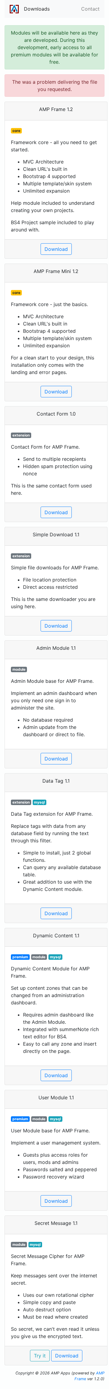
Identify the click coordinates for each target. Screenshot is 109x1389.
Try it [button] (40, 1356)
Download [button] (56, 249)
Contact (90, 9)
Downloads (37, 9)
